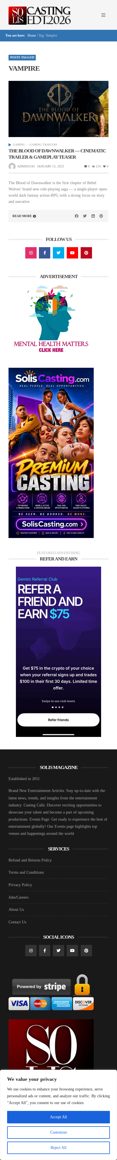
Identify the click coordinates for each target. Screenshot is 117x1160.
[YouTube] (72, 253)
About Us (16, 909)
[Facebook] (44, 253)
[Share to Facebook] (76, 216)
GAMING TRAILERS (43, 144)
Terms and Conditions (26, 872)
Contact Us (17, 922)
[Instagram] (31, 253)
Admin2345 (26, 166)
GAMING (19, 144)
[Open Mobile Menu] (103, 15)
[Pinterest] (86, 253)
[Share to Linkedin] (92, 216)
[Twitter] (58, 253)
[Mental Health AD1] (51, 319)
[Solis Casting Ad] (51, 452)
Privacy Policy (20, 885)
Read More (22, 216)
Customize (58, 1132)
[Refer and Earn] (58, 652)
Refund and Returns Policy (30, 860)
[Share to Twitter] (85, 216)
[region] (58, 1115)
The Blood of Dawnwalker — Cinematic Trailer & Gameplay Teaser (57, 154)
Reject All (58, 1148)
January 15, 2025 (50, 166)
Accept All (58, 1117)
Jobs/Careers (18, 897)
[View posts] (10, 144)
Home (31, 35)
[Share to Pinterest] (101, 216)
